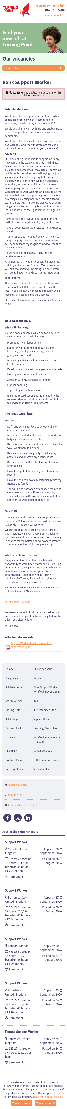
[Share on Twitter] (18, 818)
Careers (47, 15)
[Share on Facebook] (7, 818)
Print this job (15, 795)
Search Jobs (11, 68)
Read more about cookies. (48, 1096)
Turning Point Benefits (17, 601)
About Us (59, 15)
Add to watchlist (17, 784)
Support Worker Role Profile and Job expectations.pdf (31, 645)
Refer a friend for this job (22, 805)
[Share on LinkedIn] (28, 818)
